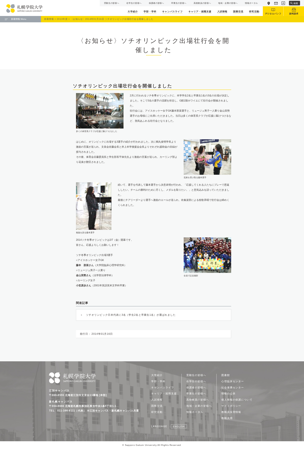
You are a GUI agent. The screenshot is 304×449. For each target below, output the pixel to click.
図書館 (225, 375)
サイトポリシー (231, 406)
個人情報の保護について (237, 399)
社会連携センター (232, 387)
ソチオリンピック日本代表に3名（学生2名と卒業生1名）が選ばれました (131, 315)
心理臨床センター (232, 381)
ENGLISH (179, 426)
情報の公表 (228, 393)
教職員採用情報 (231, 412)
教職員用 (227, 418)
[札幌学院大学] (24, 8)
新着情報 (49, 19)
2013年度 (62, 19)
